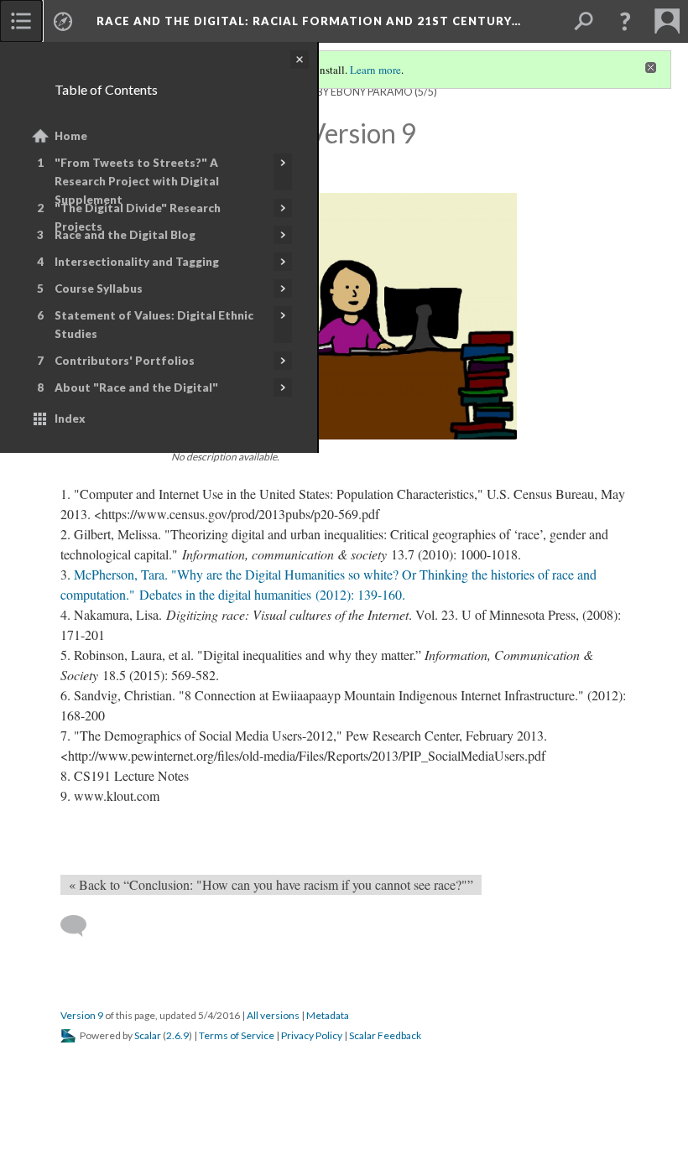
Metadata (327, 1015)
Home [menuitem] (71, 136)
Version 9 (81, 1015)
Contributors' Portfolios (125, 360)
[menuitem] (21, 21)
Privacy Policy (311, 1035)
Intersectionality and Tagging (137, 261)
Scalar (147, 1035)
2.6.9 (177, 1035)
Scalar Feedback (385, 1035)
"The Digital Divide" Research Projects (138, 217)
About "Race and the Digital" (136, 387)
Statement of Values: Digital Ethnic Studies (154, 325)
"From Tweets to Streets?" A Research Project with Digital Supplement (137, 181)
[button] (625, 21)
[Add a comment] (81, 926)
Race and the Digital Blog (125, 235)
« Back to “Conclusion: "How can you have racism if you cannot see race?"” (271, 884)
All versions (273, 1015)
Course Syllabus (99, 288)
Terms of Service (236, 1035)
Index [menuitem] (70, 418)
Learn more (375, 69)
